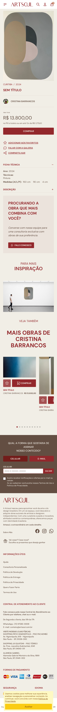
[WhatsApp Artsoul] (51, 531)
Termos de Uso (45, 483)
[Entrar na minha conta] (45, 4)
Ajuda (5, 562)
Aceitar (28, 706)
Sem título (8, 390)
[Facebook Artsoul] (37, 531)
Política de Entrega (11, 577)
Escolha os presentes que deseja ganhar (27, 542)
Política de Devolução (12, 572)
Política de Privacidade (13, 582)
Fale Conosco (23, 245)
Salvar (48, 471)
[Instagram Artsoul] (44, 531)
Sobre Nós (7, 532)
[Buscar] (38, 4)
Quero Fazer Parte (11, 587)
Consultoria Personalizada (15, 567)
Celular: (7, 467)
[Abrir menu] (5, 4)
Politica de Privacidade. (17, 485)
